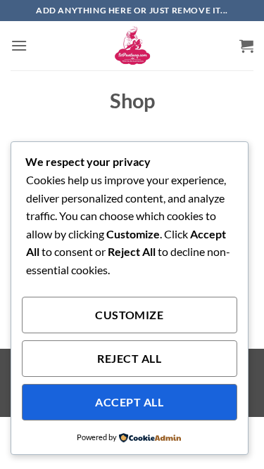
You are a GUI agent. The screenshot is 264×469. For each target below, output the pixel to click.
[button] (19, 45)
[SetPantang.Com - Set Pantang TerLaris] (132, 45)
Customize (129, 315)
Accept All (129, 402)
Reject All (129, 358)
